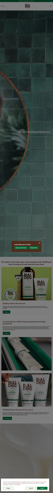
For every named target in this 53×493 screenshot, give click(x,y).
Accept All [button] (42, 488)
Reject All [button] (31, 488)
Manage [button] (8, 488)
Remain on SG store (21, 247)
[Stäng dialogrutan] (39, 242)
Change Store (33, 247)
